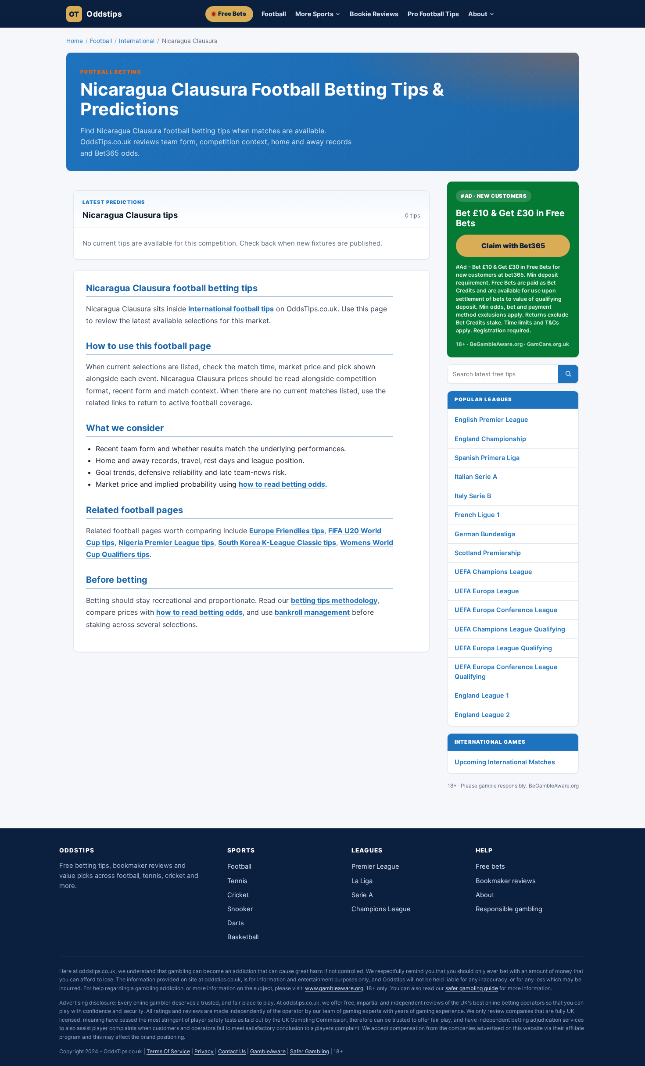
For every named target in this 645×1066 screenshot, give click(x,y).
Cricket (238, 895)
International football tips (231, 308)
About (485, 895)
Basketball (242, 937)
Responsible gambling (509, 909)
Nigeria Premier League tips (166, 542)
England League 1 (482, 695)
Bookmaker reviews (506, 881)
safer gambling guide (471, 988)
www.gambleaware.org (334, 988)
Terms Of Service (168, 1051)
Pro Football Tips (433, 14)
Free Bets (232, 13)
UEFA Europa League (487, 591)
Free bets (490, 866)
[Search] (568, 374)
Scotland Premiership (488, 552)
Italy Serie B (473, 495)
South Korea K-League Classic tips (277, 542)
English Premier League (491, 419)
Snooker (240, 909)
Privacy (204, 1051)
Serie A (362, 895)
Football (274, 14)
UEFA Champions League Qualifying (510, 629)
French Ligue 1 (477, 514)
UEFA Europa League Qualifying (503, 648)
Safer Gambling (309, 1051)
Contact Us (232, 1051)
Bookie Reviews (374, 14)
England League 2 (482, 714)
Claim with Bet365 (513, 246)
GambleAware (268, 1051)
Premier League (375, 866)
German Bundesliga (485, 534)
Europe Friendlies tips (286, 530)
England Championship (490, 438)
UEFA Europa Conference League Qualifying (506, 671)
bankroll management (312, 612)
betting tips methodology (334, 600)
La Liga (362, 881)
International (136, 40)
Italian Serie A (476, 476)
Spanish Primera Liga (487, 457)
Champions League (381, 909)
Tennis (237, 881)
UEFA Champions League (493, 571)
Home (74, 40)
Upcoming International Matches (505, 762)
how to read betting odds (282, 484)
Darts (235, 923)
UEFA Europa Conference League (506, 609)
